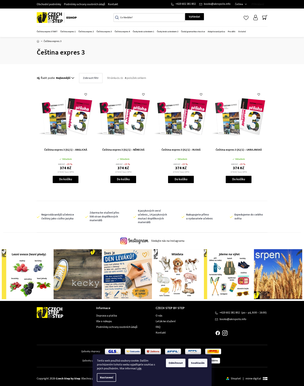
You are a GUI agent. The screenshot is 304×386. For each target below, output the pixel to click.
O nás (159, 316)
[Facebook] (217, 333)
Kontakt (113, 4)
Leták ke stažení (166, 321)
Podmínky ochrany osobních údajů (84, 4)
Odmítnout (176, 363)
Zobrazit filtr (91, 78)
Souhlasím (198, 363)
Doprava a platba (106, 316)
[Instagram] (225, 333)
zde (139, 368)
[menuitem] (48, 32)
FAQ (158, 327)
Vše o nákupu (104, 321)
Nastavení (106, 377)
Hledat (194, 16)
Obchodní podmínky (49, 4)
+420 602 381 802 (186, 4)
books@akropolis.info (217, 4)
